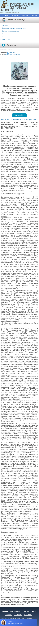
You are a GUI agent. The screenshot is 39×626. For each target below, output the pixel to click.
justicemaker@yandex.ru (12, 54)
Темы (33, 611)
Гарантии (5, 37)
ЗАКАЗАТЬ (6, 40)
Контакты (34, 15)
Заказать (25, 15)
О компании (15, 15)
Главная (5, 15)
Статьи (26, 611)
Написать (12, 53)
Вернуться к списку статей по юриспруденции (18, 119)
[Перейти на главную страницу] (5, 4)
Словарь (8, 615)
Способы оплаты (8, 34)
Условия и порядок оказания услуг (14, 28)
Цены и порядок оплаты (10, 31)
